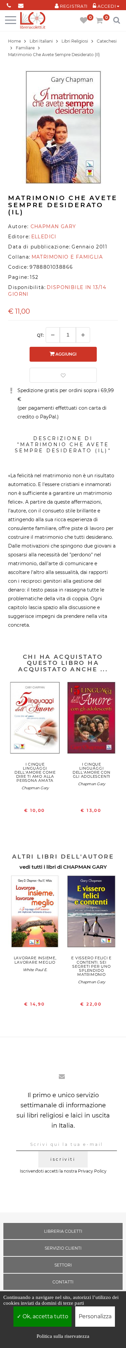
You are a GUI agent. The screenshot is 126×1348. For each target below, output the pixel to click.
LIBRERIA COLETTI (63, 1231)
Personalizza (95, 1316)
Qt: (40, 335)
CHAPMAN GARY (85, 867)
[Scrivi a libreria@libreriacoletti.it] (20, 4)
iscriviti (62, 1159)
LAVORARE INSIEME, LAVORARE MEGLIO (35, 960)
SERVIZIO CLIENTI (63, 1248)
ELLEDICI (43, 237)
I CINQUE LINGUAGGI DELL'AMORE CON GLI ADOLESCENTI (92, 770)
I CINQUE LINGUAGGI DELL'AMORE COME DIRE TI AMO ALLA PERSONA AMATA (35, 772)
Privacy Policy (92, 1171)
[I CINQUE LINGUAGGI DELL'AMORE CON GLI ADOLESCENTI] (91, 719)
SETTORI (63, 1265)
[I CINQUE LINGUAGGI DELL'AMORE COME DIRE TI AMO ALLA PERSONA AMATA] (34, 719)
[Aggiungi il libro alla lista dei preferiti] (63, 375)
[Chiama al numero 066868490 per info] (8, 4)
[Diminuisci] (52, 335)
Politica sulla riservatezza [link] (63, 1336)
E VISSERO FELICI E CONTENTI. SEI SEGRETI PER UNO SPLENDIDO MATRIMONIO (91, 966)
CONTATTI (63, 1281)
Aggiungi (65, 354)
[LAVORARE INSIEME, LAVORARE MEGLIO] (34, 913)
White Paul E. (35, 969)
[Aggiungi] (83, 335)
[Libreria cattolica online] (32, 21)
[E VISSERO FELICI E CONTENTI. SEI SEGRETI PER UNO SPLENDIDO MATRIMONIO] (91, 913)
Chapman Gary (35, 788)
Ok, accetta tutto (44, 1316)
